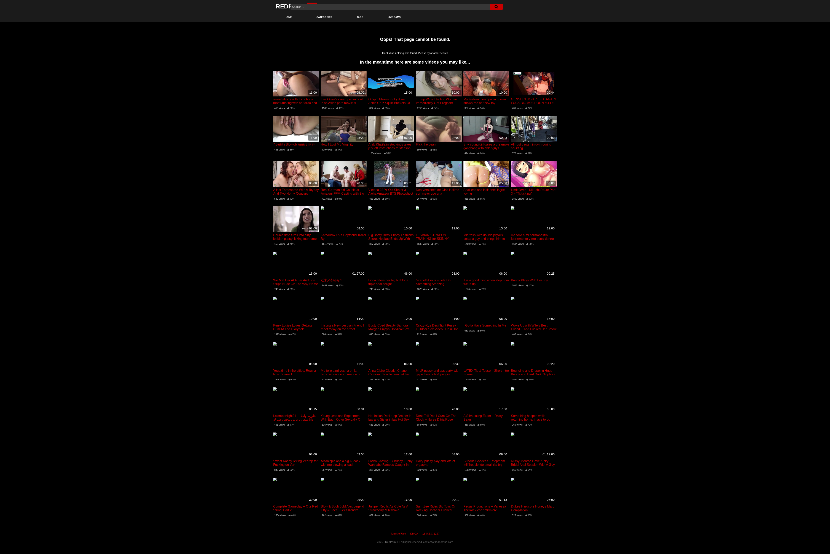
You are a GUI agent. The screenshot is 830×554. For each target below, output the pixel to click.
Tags (360, 17)
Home (288, 17)
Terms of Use (398, 533)
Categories (324, 17)
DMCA (414, 533)
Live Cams (394, 17)
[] (496, 7)
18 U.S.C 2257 (431, 533)
